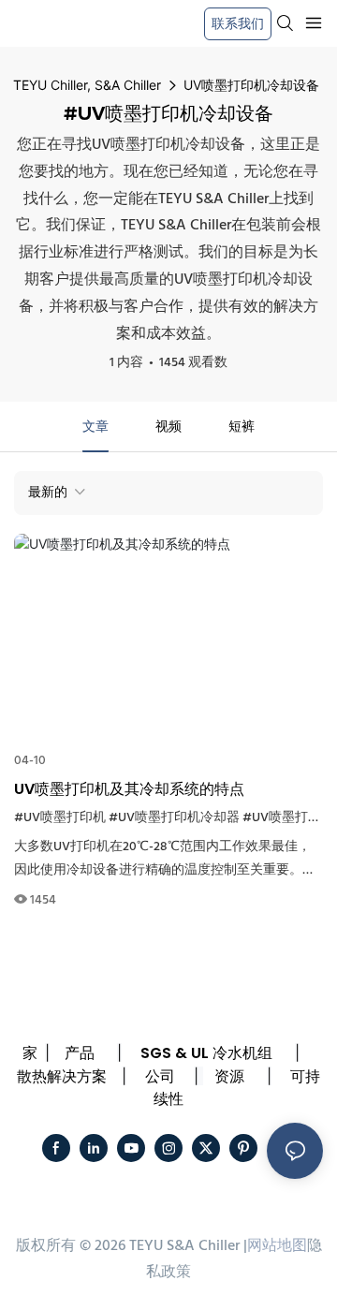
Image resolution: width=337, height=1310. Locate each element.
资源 (229, 1076)
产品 (80, 1053)
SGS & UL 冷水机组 (206, 1053)
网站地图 (277, 1246)
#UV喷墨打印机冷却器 (174, 818)
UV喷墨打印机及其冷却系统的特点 (129, 789)
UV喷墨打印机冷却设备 (251, 85)
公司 (160, 1076)
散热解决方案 (62, 1076)
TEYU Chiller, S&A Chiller (87, 85)
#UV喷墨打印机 (60, 818)
